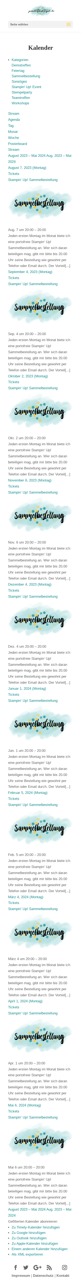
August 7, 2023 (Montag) (27, 168)
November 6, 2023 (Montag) (30, 480)
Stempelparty (22, 92)
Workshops (20, 103)
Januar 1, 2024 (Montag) (27, 689)
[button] (32, 1221)
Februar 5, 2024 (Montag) (28, 793)
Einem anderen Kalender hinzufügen (40, 1249)
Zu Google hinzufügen (28, 1233)
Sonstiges (19, 82)
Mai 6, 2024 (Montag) (24, 1105)
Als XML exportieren (27, 1254)
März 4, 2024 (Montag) (25, 897)
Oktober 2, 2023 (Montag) (28, 376)
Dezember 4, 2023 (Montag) (30, 584)
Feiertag (18, 71)
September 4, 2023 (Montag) (30, 272)
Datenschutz (43, 1276)
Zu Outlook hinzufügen (29, 1238)
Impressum (21, 1276)
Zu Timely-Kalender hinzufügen (36, 1227)
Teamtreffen (21, 98)
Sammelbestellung (26, 76)
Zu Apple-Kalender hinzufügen (35, 1244)
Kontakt (62, 1276)
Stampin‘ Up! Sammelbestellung (33, 180)
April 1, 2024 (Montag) (25, 1001)
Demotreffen (21, 65)
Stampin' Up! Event (26, 87)
